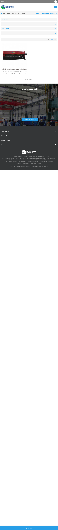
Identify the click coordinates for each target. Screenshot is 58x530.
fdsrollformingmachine (33, 161)
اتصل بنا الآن (29, 528)
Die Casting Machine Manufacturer (37, 158)
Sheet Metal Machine (20, 160)
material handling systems (22, 158)
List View (55, 39)
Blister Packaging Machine (8, 158)
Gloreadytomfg (22, 161)
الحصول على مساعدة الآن (28, 119)
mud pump (18, 163)
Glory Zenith (11, 160)
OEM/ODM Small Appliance (11, 161)
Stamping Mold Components (46, 161)
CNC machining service (38, 156)
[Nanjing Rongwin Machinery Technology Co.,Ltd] (7, 7)
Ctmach (47, 156)
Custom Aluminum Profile (36, 163)
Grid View (52, 39)
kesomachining (30, 160)
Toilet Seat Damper (17, 156)
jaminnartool (26, 163)
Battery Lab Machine (51, 158)
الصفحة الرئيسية (6, 13)
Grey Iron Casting (28, 156)
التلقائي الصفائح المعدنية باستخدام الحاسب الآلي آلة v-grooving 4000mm (14, 69)
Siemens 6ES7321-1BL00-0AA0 (42, 160)
